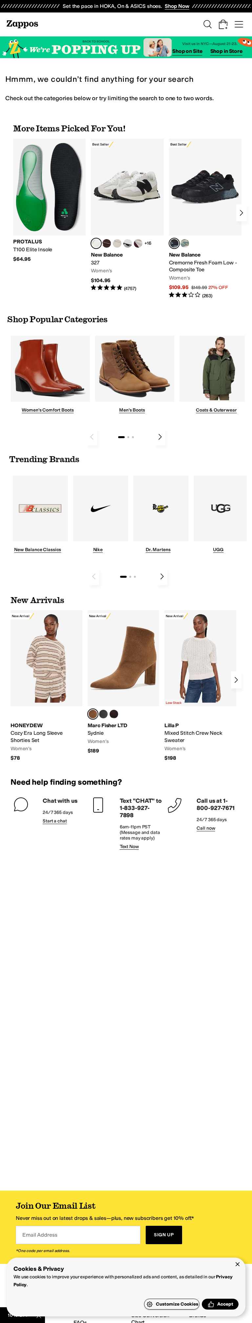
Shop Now (177, 6)
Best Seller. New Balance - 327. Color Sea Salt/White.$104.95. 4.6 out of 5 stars (127, 215)
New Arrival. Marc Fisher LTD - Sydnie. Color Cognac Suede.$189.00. (123, 682)
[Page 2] (128, 437)
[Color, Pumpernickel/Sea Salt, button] (106, 243)
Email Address (39, 1235)
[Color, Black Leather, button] (103, 714)
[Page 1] (121, 437)
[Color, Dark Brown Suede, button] (114, 714)
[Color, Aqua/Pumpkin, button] (184, 243)
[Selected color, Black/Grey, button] (174, 243)
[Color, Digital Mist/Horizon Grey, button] (127, 243)
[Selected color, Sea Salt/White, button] (96, 243)
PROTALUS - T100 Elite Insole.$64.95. (49, 201)
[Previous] (92, 436)
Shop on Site (187, 51)
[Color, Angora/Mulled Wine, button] (138, 243)
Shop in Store (226, 51)
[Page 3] (133, 437)
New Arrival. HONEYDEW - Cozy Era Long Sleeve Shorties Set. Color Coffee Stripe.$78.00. (46, 685)
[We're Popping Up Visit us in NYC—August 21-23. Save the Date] (126, 47)
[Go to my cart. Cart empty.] (223, 24)
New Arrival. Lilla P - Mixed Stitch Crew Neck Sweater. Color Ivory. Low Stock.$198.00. (200, 685)
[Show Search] (207, 24)
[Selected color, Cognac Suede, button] (93, 714)
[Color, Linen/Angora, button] (117, 243)
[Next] (241, 212)
